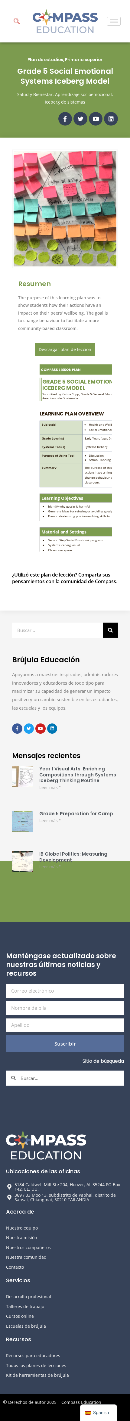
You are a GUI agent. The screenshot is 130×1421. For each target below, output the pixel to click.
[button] (16, 21)
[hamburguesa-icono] (114, 21)
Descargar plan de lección (65, 349)
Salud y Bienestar (35, 94)
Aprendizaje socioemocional (83, 94)
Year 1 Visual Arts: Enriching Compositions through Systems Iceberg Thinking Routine (77, 775)
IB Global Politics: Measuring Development (73, 857)
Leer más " (50, 787)
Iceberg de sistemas (65, 102)
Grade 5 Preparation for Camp (76, 813)
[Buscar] (110, 630)
